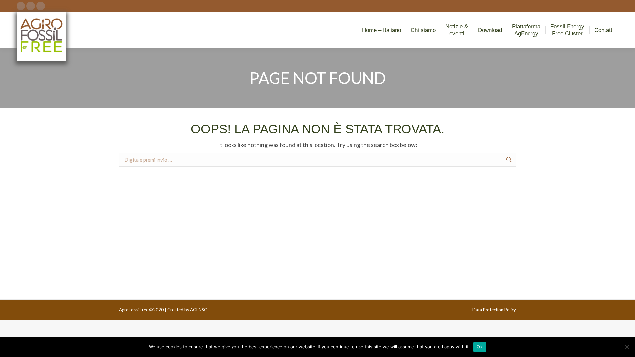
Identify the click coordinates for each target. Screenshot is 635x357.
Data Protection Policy (494, 309)
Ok (480, 346)
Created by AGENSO (187, 309)
